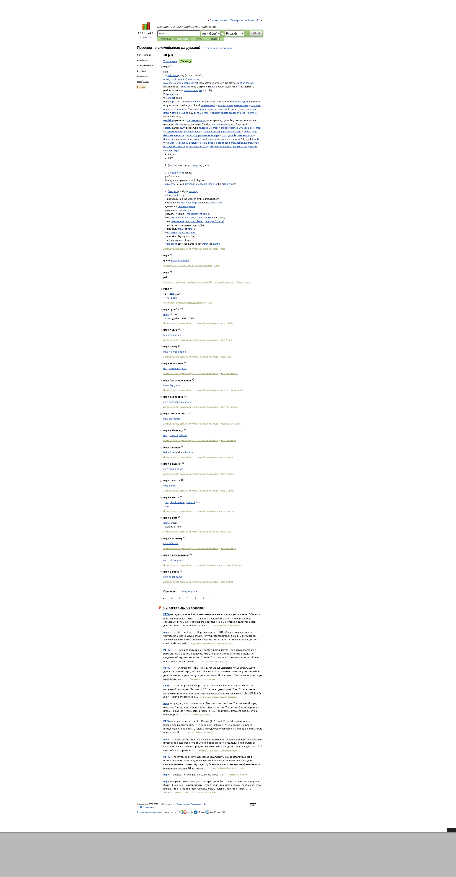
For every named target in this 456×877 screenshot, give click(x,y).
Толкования (165, 39)
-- (190, 249)
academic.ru (146, 37)
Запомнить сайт (218, 20)
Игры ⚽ (215, 39)
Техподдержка (183, 804)
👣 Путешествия (147, 807)
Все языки (141, 71)
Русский (141, 87)
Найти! (256, 33)
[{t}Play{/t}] (171, 66)
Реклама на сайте (199, 804)
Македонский (143, 82)
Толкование (170, 61)
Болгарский (142, 76)
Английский (142, 60)
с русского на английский (217, 47)
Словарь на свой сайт (242, 20)
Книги (199, 39)
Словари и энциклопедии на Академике (186, 27)
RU (258, 20)
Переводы (182, 39)
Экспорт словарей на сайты (149, 812)
